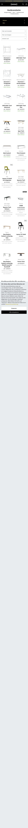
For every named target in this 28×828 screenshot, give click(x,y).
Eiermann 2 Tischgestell (7, 58)
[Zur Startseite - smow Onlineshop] (14, 4)
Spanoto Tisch (21, 180)
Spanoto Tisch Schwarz (7, 208)
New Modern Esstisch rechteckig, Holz (7, 236)
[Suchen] (23, 4)
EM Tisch (7, 129)
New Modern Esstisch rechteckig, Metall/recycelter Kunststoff (7, 264)
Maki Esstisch (7, 153)
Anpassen (14, 308)
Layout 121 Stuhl (21, 234)
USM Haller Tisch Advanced (7, 106)
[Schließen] (26, 1)
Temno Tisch (21, 261)
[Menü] (2, 4)
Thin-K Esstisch (21, 153)
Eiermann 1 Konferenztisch (21, 82)
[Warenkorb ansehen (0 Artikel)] (26, 4)
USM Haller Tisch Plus (21, 106)
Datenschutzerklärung (12, 304)
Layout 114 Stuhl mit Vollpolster (7, 179)
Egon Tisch (21, 131)
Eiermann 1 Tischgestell (7, 82)
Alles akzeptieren (14, 312)
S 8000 (21, 205)
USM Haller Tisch (21, 58)
